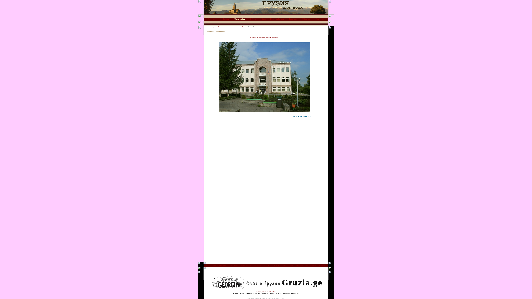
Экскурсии (293, 19)
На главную (211, 27)
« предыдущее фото (257, 37)
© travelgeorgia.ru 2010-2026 (266, 292)
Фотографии (222, 27)
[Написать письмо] (213, 20)
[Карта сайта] (209, 20)
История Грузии (277, 19)
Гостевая (320, 19)
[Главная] (205, 20)
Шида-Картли (233, 265)
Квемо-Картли (246, 265)
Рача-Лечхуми (310, 265)
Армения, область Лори (237, 27)
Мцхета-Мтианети (219, 265)
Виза (264, 19)
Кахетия (267, 265)
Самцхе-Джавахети (296, 265)
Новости (226, 19)
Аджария (322, 265)
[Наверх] (206, 266)
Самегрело (257, 265)
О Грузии (254, 19)
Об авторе (306, 19)
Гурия (284, 265)
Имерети (276, 265)
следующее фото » (272, 37)
